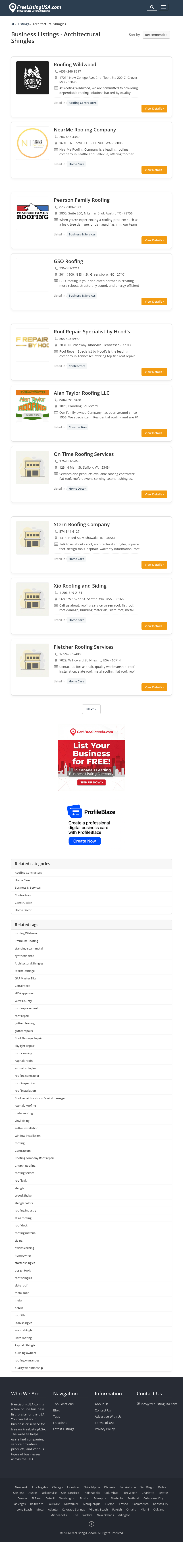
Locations (60, 1423)
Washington (67, 1498)
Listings (23, 24)
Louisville (54, 1504)
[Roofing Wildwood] (32, 77)
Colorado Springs (73, 1509)
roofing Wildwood (27, 933)
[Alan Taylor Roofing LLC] (32, 406)
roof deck (21, 1225)
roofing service (24, 1173)
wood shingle (23, 1330)
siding (19, 1241)
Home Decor (77, 488)
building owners (25, 1353)
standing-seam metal (29, 948)
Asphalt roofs (24, 1061)
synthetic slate (24, 956)
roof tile (20, 1315)
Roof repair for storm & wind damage (39, 1098)
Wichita (87, 1515)
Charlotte (148, 1493)
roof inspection (25, 1083)
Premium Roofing (26, 941)
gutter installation (26, 1128)
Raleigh (117, 1509)
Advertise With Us (108, 1416)
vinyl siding (22, 1121)
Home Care (76, 164)
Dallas (162, 1487)
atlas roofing (23, 1218)
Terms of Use (104, 1423)
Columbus (111, 1493)
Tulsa (74, 1515)
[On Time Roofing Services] (32, 467)
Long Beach (24, 1509)
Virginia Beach (98, 1509)
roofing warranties (27, 1360)
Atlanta (53, 1509)
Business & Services (82, 234)
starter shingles (25, 1263)
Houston (73, 1487)
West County (23, 1001)
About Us (101, 1404)
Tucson (109, 1504)
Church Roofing (25, 1166)
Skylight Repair (24, 1046)
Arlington (124, 1515)
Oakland (158, 1509)
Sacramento (141, 1504)
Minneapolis (58, 1515)
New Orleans (105, 1515)
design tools (23, 1270)
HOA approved (25, 993)
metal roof (22, 1293)
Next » (91, 709)
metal (18, 1300)
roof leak (21, 1180)
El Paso (36, 1498)
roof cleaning (23, 1053)
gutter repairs (24, 1031)
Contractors (77, 366)
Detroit (50, 1498)
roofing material (25, 1233)
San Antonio (128, 1487)
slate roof (21, 1285)
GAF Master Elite (25, 978)
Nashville (117, 1498)
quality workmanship (29, 1368)
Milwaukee (71, 1504)
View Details (154, 108)
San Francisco (70, 1493)
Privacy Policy (105, 1429)
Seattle (163, 1493)
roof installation (25, 1091)
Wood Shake (23, 1195)
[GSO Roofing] (32, 274)
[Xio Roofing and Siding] (32, 599)
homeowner (23, 1255)
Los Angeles (40, 1487)
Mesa (40, 1509)
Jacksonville (49, 1493)
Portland (133, 1498)
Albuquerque (91, 1504)
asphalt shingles (25, 1068)
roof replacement (26, 1008)
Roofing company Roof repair (34, 1158)
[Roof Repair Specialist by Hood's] (32, 345)
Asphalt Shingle (25, 1345)
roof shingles (23, 1278)
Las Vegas (19, 1504)
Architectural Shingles (29, 963)
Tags (56, 1416)
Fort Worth (130, 1493)
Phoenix (109, 1487)
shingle (19, 1188)
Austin (33, 1493)
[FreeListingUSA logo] (34, 7)
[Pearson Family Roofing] (32, 213)
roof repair (22, 1016)
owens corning (24, 1248)
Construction (78, 427)
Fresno (123, 1504)
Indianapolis (92, 1493)
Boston (84, 1498)
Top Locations (63, 1404)
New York (21, 1487)
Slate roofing (23, 1338)
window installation (28, 1136)
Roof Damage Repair (28, 1038)
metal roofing (24, 1113)
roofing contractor (27, 1076)
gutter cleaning (25, 1023)
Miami (145, 1509)
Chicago (57, 1487)
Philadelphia (91, 1487)
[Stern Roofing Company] (32, 537)
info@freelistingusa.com (159, 1404)
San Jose (18, 1493)
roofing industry (25, 1210)
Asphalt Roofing (25, 1106)
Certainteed (22, 986)
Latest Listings (63, 1429)
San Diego (147, 1487)
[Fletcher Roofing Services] (32, 660)
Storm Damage (25, 971)
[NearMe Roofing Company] (32, 143)
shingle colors (24, 1203)
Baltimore (36, 1504)
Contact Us (103, 1410)
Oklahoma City (153, 1498)
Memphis (100, 1498)
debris (19, 1308)
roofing (20, 1143)
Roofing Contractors (82, 103)
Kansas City (160, 1504)
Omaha (131, 1509)
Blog (56, 1410)
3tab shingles (23, 1323)
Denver (22, 1498)
